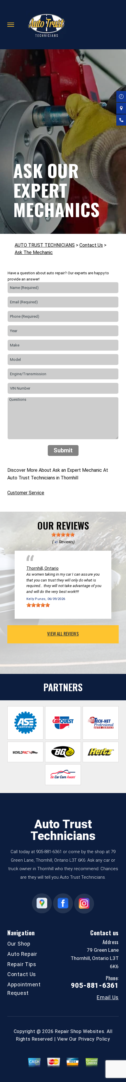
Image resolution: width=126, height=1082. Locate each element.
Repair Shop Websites (79, 1031)
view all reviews (63, 633)
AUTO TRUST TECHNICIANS (45, 245)
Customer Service (25, 493)
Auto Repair (22, 954)
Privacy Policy (94, 1039)
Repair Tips (21, 964)
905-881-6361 (49, 851)
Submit (63, 450)
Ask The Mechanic (34, 252)
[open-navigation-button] (10, 25)
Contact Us (91, 245)
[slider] (63, 534)
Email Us (108, 997)
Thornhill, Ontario (42, 568)
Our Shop (18, 944)
